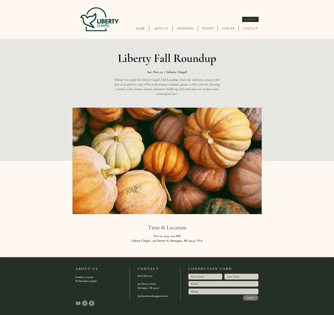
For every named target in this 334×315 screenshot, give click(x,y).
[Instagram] (85, 303)
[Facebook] (91, 303)
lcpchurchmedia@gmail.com (152, 296)
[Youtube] (78, 303)
